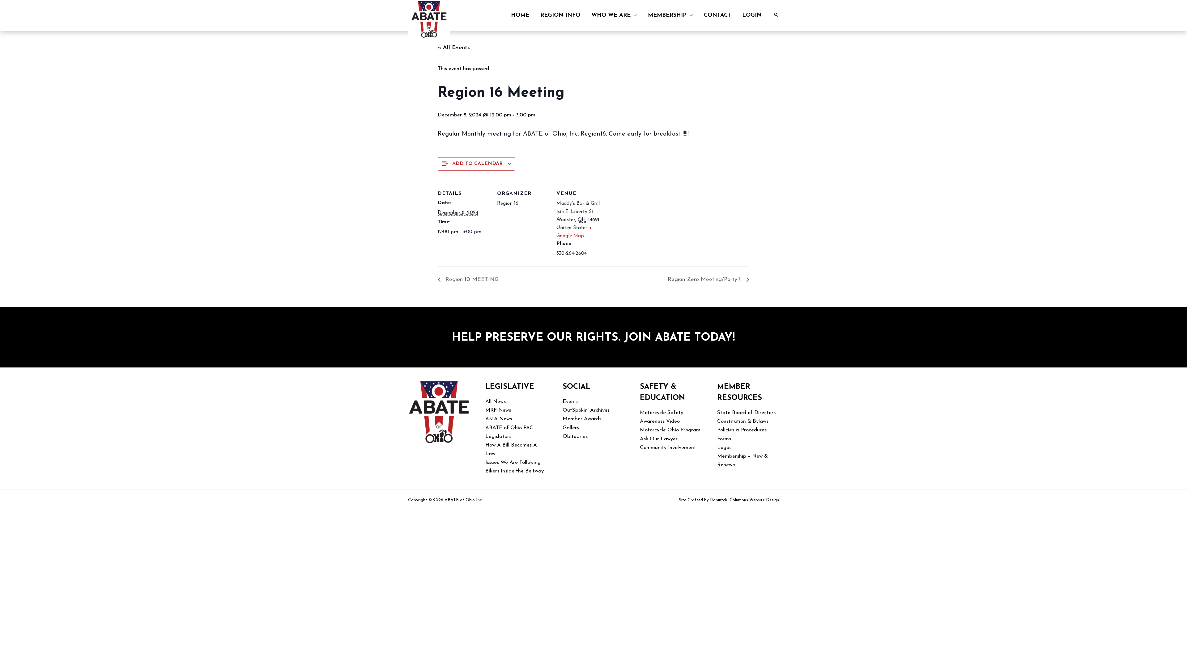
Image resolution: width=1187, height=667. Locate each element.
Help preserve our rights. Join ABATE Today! (593, 337)
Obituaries (575, 436)
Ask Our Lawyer (659, 439)
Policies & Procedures (742, 430)
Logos (724, 447)
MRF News (498, 410)
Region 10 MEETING (471, 280)
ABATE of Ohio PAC (509, 427)
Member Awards (582, 419)
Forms (724, 439)
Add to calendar (477, 163)
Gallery (571, 427)
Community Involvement (668, 447)
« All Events (454, 48)
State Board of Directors (746, 412)
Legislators (498, 436)
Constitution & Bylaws (742, 421)
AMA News (498, 419)
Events (570, 401)
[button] (634, 15)
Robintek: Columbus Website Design (744, 500)
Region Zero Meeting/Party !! (705, 280)
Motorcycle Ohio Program (670, 430)
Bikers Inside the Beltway (514, 471)
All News (495, 401)
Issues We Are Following (513, 462)
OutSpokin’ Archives (586, 410)
